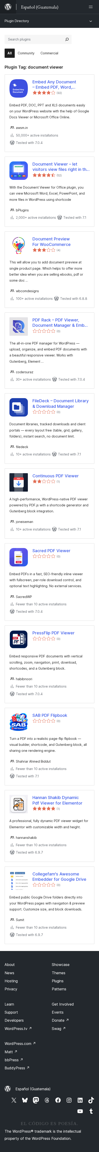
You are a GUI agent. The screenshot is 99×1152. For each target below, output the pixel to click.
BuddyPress (17, 1068)
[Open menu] (91, 7)
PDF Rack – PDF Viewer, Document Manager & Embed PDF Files (61, 323)
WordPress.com (20, 1043)
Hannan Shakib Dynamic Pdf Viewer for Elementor (57, 800)
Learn (9, 1004)
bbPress (14, 1060)
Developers (14, 1020)
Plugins (58, 981)
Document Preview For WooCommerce (51, 241)
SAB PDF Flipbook (49, 715)
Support (11, 1012)
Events (58, 1012)
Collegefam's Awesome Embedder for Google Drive (59, 877)
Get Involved (63, 1004)
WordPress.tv (18, 1028)
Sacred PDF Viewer (51, 550)
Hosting (11, 981)
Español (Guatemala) (33, 1089)
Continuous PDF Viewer (55, 475)
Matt (11, 1052)
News (9, 973)
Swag (59, 1028)
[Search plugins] (67, 39)
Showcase (61, 964)
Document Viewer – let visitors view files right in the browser (60, 167)
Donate (60, 1020)
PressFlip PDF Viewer (53, 632)
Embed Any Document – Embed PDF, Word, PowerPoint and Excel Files (58, 84)
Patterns (59, 989)
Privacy (11, 989)
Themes (58, 973)
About (10, 964)
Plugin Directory (17, 21)
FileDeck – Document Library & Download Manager (60, 403)
